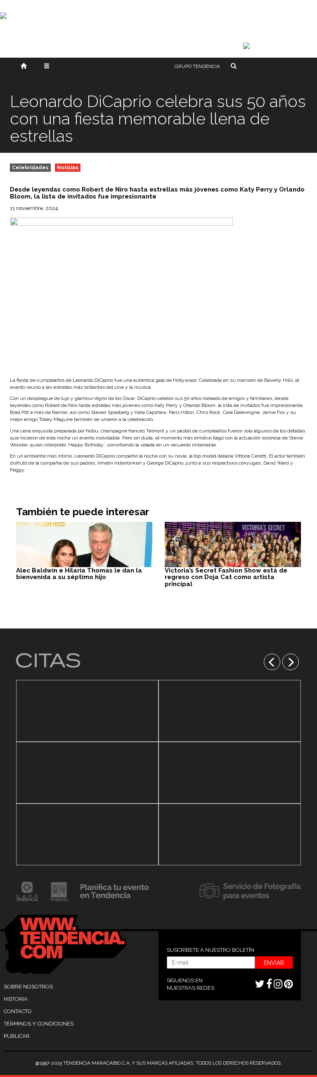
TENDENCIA (197, 66)
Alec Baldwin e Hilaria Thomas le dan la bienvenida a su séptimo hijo (79, 574)
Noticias (67, 168)
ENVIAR (274, 963)
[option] (87, 772)
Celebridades (30, 168)
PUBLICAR (17, 1036)
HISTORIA (16, 999)
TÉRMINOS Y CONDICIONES (38, 1024)
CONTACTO (18, 1011)
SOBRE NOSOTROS (28, 987)
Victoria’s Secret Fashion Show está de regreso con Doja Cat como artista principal (226, 577)
